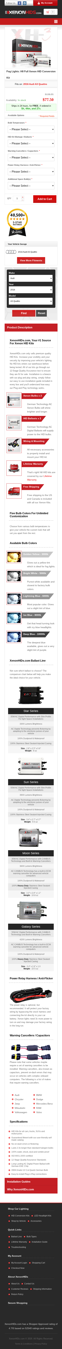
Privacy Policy (40, 1344)
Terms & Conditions (24, 1344)
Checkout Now (17, 1268)
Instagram (24, 3)
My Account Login (19, 1263)
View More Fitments (31, 260)
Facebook (19, 3)
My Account (46, 3)
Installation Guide (39, 1242)
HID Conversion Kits (20, 1216)
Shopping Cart (38, 1263)
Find (24, 313)
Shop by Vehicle (18, 1221)
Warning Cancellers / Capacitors (23, 151)
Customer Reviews (19, 1289)
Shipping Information (42, 1289)
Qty (9, 198)
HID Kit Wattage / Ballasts (20, 137)
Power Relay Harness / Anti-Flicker (24, 165)
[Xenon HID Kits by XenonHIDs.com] (23, 12)
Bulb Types (32, 1236)
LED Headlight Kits (42, 1216)
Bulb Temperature (16, 123)
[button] (41, 1313)
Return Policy (17, 1294)
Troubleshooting (18, 1247)
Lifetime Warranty (19, 1242)
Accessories (36, 1221)
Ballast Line (16, 1236)
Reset (41, 313)
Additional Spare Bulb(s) (19, 179)
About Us (15, 1284)
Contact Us (29, 1284)
